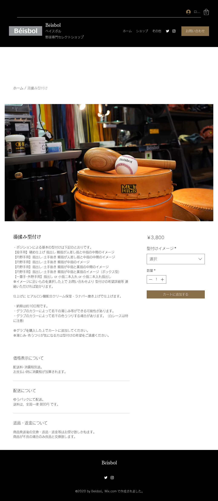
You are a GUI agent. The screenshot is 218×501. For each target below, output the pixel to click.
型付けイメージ (161, 248)
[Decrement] (150, 279)
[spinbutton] (156, 279)
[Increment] (163, 279)
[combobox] (176, 259)
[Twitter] (167, 31)
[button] (206, 12)
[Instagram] (174, 31)
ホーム (18, 88)
